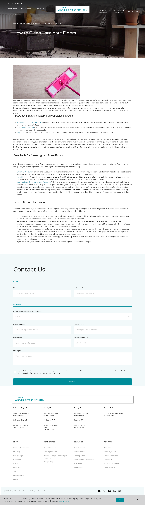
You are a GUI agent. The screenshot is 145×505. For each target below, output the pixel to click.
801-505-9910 (79, 428)
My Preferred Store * (81, 337)
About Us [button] (40, 9)
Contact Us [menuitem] (108, 460)
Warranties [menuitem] (78, 464)
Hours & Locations (102, 12)
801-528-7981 (109, 415)
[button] (129, 12)
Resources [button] (26, 9)
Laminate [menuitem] (16, 467)
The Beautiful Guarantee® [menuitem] (84, 460)
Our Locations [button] (14, 15)
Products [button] (12, 9)
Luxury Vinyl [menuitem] (18, 456)
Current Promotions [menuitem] (21, 448)
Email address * (79, 324)
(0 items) (137, 12)
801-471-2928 (79, 415)
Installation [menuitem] (78, 467)
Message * (17, 351)
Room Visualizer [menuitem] (50, 448)
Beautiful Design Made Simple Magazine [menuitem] (55, 457)
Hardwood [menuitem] (17, 460)
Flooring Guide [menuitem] (79, 456)
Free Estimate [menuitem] (18, 475)
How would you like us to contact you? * (28, 311)
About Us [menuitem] (107, 448)
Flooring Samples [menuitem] (50, 452)
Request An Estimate (119, 12)
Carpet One (17, 23)
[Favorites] (133, 12)
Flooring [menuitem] (16, 452)
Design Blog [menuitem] (48, 462)
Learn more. (64, 501)
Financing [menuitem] (17, 479)
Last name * (78, 288)
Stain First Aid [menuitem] (79, 452)
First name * (17, 288)
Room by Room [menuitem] (110, 452)
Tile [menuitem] (14, 471)
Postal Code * (18, 337)
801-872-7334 (49, 415)
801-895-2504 (18, 415)
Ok (120, 500)
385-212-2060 (18, 428)
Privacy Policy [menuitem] (109, 467)
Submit (72, 382)
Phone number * (19, 324)
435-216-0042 (49, 430)
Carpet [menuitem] (15, 464)
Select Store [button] (13, 3)
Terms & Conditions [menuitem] (111, 464)
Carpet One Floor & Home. (20, 491)
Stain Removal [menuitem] (79, 448)
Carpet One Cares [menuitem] (111, 456)
